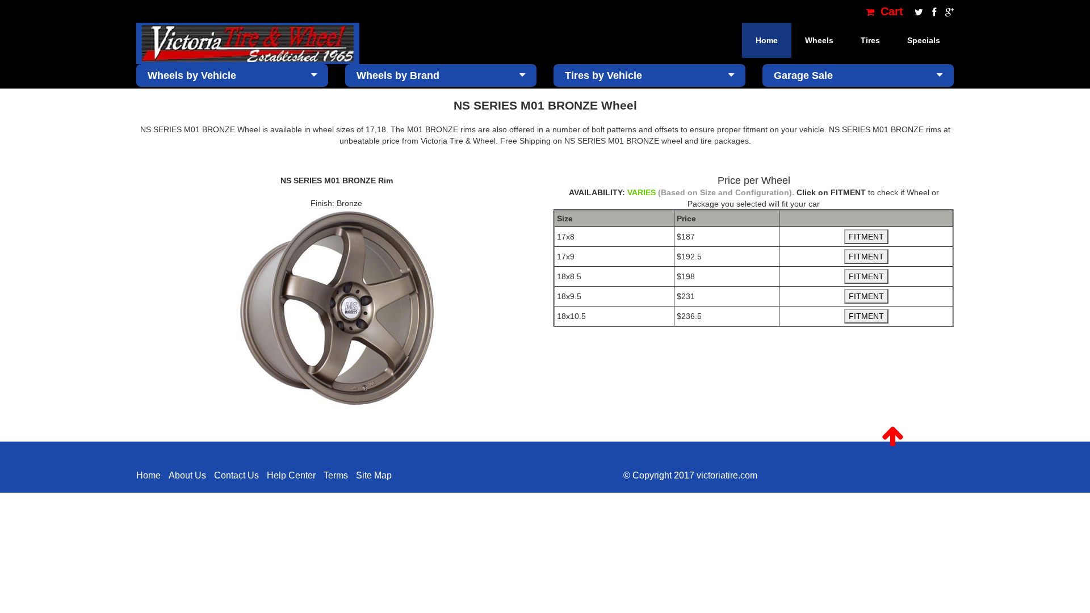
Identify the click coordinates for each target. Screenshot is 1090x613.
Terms (336, 475)
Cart (890, 11)
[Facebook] (933, 11)
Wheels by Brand (398, 75)
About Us (187, 475)
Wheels (819, 40)
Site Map (374, 475)
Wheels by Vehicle (192, 75)
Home (767, 40)
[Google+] (947, 11)
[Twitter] (918, 11)
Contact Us (236, 475)
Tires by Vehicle (603, 75)
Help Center (291, 475)
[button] (893, 436)
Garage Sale (803, 75)
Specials (923, 40)
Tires (870, 40)
